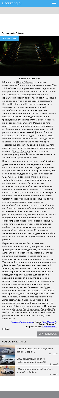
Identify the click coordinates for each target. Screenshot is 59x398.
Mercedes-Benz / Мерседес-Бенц (29, 309)
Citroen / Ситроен (25, 82)
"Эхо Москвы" (49, 322)
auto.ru (12, 3)
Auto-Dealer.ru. (49, 327)
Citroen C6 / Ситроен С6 (14, 104)
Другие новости (48, 334)
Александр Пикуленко (22, 322)
